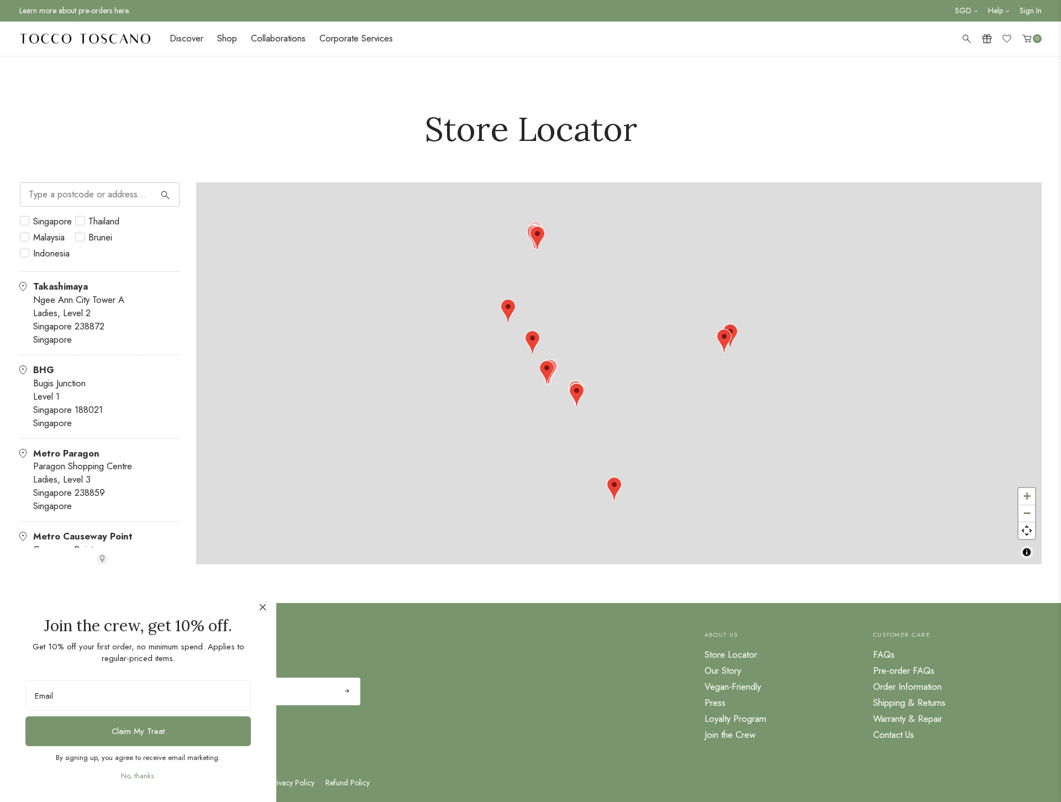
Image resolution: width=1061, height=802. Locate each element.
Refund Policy (347, 782)
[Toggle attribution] (1026, 552)
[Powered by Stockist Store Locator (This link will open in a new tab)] (102, 558)
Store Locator (731, 654)
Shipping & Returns (909, 702)
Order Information (907, 686)
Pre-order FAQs (903, 670)
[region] (619, 373)
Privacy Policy (292, 782)
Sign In (1031, 10)
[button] (576, 395)
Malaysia (49, 237)
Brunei (100, 237)
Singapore (52, 221)
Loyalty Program (735, 718)
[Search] (166, 194)
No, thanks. (138, 775)
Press (715, 702)
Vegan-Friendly (733, 686)
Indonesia (51, 253)
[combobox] (100, 194)
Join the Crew (730, 734)
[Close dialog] (263, 607)
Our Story (723, 670)
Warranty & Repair (907, 718)
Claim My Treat (138, 731)
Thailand (103, 221)
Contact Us (893, 734)
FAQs (884, 654)
